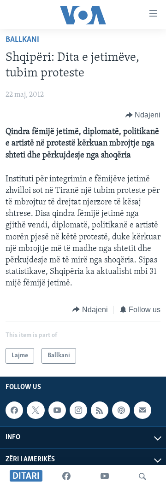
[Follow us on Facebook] (14, 410)
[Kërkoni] (142, 476)
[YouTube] (104, 476)
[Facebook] (66, 476)
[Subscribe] (142, 410)
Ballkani (22, 40)
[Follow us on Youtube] (57, 410)
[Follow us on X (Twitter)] (35, 410)
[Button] (143, 115)
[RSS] (99, 410)
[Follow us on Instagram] (78, 410)
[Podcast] (121, 410)
